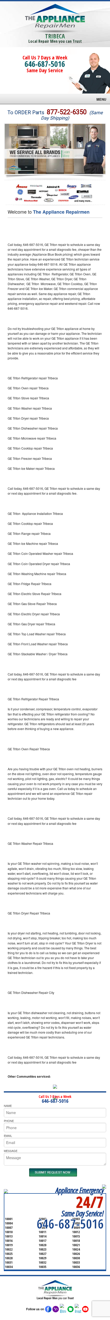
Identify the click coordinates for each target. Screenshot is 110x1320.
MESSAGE (10, 1151)
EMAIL (8, 1136)
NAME (8, 1106)
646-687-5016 (45, 64)
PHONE (9, 1121)
